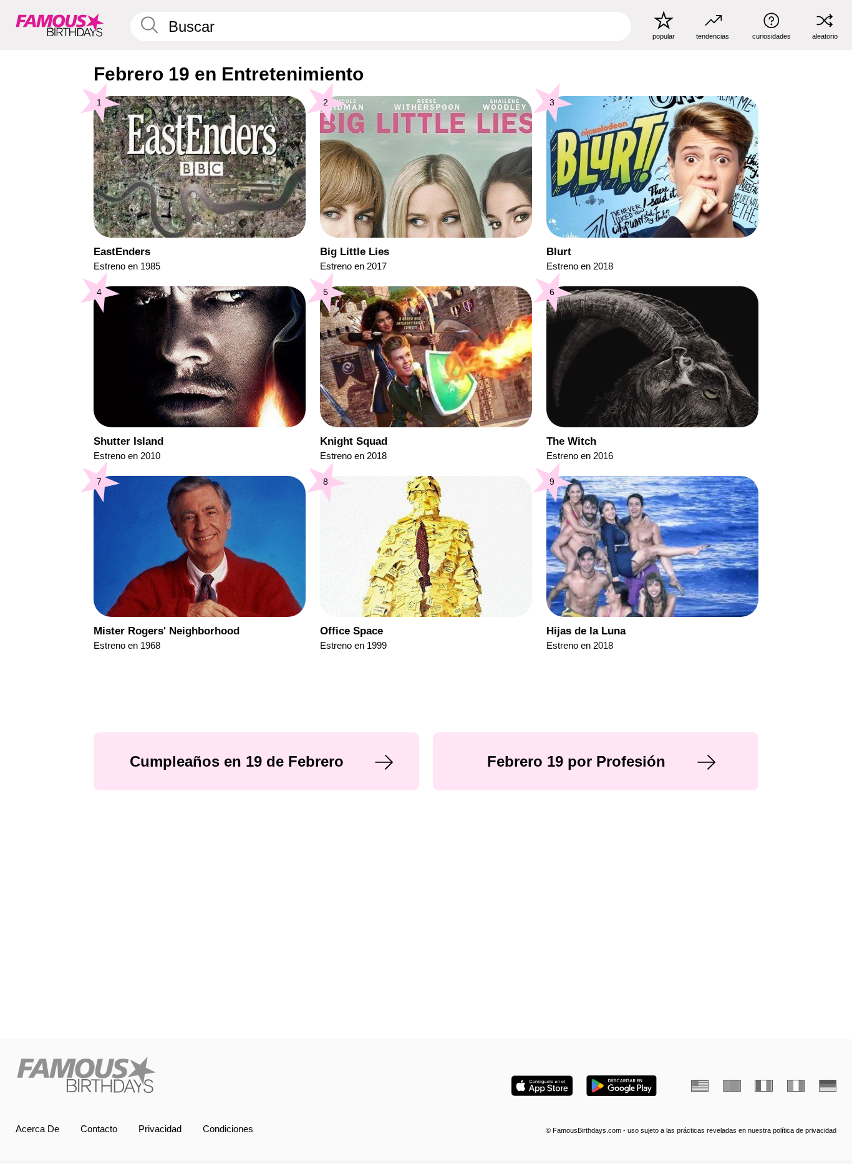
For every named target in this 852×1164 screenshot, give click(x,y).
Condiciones (228, 1129)
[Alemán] (827, 1086)
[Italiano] (796, 1086)
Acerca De (37, 1129)
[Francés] (763, 1086)
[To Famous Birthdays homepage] (59, 24)
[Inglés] (700, 1086)
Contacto (98, 1129)
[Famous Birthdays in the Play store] (621, 1085)
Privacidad (160, 1129)
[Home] (217, 1076)
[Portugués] (731, 1086)
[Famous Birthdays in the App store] (542, 1085)
